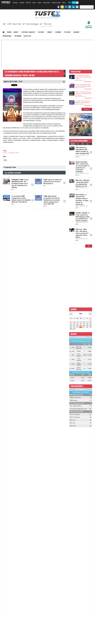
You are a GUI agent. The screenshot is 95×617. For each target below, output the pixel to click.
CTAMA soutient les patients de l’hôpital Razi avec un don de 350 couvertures (52, 181)
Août (80, 314)
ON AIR (74, 2)
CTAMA (5, 160)
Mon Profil (28, 3)
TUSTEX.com (5, 2)
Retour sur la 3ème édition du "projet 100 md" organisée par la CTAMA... (83, 77)
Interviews (18, 36)
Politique (67, 32)
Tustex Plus (27, 36)
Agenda (39, 3)
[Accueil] (47, 15)
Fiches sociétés (46, 3)
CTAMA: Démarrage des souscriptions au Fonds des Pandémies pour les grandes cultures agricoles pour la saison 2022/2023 (51, 200)
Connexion (15, 3)
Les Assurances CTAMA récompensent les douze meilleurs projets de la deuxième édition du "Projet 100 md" (21, 199)
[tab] (72, 144)
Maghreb (77, 32)
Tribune (9, 32)
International (7, 36)
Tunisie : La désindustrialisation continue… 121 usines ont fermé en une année (83, 93)
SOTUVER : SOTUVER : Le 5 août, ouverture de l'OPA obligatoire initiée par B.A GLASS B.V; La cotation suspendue (83, 217)
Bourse (34, 3)
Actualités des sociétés (14, 153)
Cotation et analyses (28, 32)
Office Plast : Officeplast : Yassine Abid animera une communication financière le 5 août (83, 183)
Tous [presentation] (87, 144)
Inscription (21, 3)
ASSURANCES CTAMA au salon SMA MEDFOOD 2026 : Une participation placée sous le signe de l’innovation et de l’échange (20, 183)
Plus (89, 246)
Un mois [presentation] (73, 144)
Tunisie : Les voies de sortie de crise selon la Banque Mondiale (83, 85)
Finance (49, 32)
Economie (58, 32)
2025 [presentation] (82, 144)
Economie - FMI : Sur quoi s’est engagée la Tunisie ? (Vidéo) (83, 101)
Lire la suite (88, 81)
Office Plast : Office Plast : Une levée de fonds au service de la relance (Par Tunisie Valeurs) (82, 233)
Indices (63, 3)
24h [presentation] (78, 144)
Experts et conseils (56, 3)
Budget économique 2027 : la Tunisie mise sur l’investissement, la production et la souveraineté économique (82, 166)
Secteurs (41, 32)
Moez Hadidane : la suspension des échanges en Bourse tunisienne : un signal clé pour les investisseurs (82, 199)
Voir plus (86, 109)
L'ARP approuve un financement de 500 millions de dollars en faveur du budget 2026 (82, 150)
